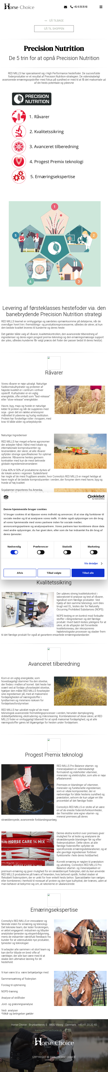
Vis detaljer (91, 563)
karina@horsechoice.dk (48, 1030)
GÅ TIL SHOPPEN (54, 28)
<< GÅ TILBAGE (54, 20)
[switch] (41, 552)
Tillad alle (88, 573)
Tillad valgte (54, 573)
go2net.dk (59, 1060)
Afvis (20, 573)
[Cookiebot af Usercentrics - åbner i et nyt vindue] (92, 497)
